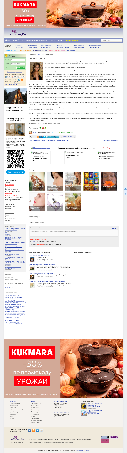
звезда (50, 123)
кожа (6, 301)
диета (13, 297)
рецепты (11, 315)
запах (39, 123)
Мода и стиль (45, 47)
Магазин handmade (71, 40)
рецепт (6, 315)
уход (16, 318)
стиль (6, 317)
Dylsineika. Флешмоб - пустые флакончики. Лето (13, 267)
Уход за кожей (32, 45)
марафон (19, 304)
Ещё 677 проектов (109, 148)
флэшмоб (18, 323)
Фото (53, 40)
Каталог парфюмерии (12, 191)
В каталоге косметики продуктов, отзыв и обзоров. (60, 405)
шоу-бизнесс (56, 123)
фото (24, 323)
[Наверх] (125, 188)
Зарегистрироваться (38, 239)
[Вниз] (125, 194)
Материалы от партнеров (14, 197)
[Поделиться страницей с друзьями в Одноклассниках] (38, 137)
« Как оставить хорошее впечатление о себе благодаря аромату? (49, 140)
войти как (40, 244)
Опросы (7, 220)
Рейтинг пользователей (16, 410)
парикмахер (9, 309)
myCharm (13, 401)
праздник (7, 312)
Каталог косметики (11, 189)
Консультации (9, 217)
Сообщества (9, 185)
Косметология (32, 47)
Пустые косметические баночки (12, 314)
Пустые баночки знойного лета (13, 247)
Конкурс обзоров (11, 195)
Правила (8, 208)
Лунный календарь (10, 218)
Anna (39, 54)
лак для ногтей (22, 302)
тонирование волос (9, 318)
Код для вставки (67, 136)
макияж (6, 304)
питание (17, 309)
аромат (34, 123)
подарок (13, 311)
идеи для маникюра (21, 298)
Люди (60, 40)
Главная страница (11, 180)
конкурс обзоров (20, 301)
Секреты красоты (79, 47)
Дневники (8, 182)
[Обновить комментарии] (125, 191)
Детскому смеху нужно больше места (15, 119)
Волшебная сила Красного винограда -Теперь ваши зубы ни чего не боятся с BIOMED (15, 263)
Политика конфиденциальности (80, 439)
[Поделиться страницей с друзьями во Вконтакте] (40, 137)
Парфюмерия (19, 47)
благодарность (8, 295)
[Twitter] (37, 430)
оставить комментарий (67, 132)
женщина (7, 298)
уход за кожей (8, 322)
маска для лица (8, 306)
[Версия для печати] (74, 137)
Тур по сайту (9, 204)
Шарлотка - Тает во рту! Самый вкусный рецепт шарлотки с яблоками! (13, 238)
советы (24, 315)
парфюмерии (43, 40)
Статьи (63, 50)
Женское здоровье (95, 45)
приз (11, 312)
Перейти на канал (14, 172)
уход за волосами (12, 320)
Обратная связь (42, 439)
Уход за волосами (46, 45)
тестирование (16, 317)
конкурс (11, 300)
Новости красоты (79, 45)
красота (15, 302)
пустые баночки (20, 312)
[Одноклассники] (33, 430)
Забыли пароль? (9, 68)
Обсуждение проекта (12, 200)
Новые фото (9, 193)
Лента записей (13, 40)
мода (14, 306)
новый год (18, 306)
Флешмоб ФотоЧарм (10, 323)
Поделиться (9, 287)
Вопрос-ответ (71, 50)
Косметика (18, 45)
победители (22, 309)
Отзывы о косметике (25, 50)
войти (34, 241)
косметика (8, 302)
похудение (22, 311)
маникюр (12, 304)
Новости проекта (54, 50)
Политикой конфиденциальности (12, 83)
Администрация (10, 206)
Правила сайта (64, 439)
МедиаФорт (21, 442)
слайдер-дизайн (17, 315)
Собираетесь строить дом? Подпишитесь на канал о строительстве (14, 108)
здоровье (13, 298)
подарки (7, 311)
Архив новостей (9, 213)
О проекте (32, 439)
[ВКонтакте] (29, 430)
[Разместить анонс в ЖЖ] (56, 137)
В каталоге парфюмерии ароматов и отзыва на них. (61, 416)
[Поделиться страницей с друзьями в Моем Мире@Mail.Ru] (42, 137)
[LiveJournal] (41, 430)
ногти (23, 306)
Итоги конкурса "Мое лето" (12, 254)
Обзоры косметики (11, 50)
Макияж (59, 45)
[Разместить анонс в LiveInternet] (49, 137)
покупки (17, 311)
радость (23, 314)
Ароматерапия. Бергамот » (111, 140)
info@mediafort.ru (68, 442)
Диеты (7, 215)
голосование (8, 297)
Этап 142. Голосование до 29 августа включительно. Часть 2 (15, 243)
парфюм (44, 123)
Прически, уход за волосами (39, 412)
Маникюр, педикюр (63, 47)
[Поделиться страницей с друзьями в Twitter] (44, 137)
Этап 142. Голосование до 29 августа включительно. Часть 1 (15, 229)
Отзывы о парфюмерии (40, 50)
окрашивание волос (12, 308)
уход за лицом (15, 322)
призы (14, 312)
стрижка (10, 317)
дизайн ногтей (18, 297)
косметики (33, 40)
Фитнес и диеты (94, 47)
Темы (33, 401)
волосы (16, 295)
